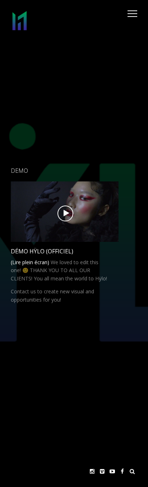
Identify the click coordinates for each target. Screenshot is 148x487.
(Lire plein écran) (30, 262)
